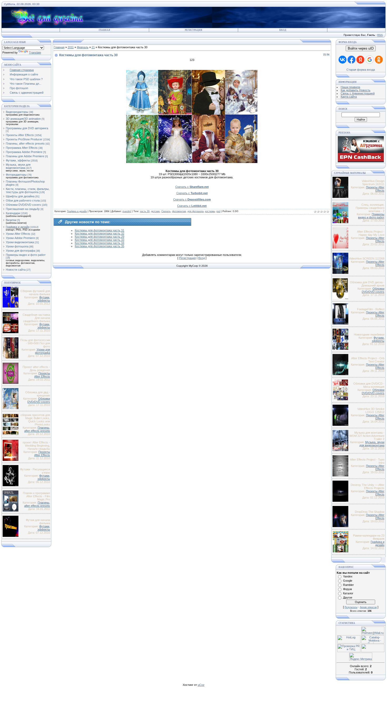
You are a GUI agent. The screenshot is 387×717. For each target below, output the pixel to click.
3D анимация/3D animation (23, 118)
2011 (71, 47)
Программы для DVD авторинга (27, 128)
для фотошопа (195, 211)
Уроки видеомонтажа (20, 242)
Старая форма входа (360, 69)
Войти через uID (361, 48)
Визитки (11, 220)
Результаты (351, 607)
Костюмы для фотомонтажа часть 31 (99, 230)
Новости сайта (16, 269)
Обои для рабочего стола (23, 200)
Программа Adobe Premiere (24, 152)
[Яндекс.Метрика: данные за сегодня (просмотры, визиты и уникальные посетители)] (360, 657)
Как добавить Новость (355, 90)
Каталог (348, 593)
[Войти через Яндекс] (360, 60)
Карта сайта (349, 96)
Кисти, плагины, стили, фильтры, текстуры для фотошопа (27, 190)
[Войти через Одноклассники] (379, 60)
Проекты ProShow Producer (24, 139)
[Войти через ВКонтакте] (342, 60)
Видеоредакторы (17, 111)
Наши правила (350, 87)
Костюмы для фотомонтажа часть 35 (99, 246)
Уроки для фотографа (20, 250)
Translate (35, 52)
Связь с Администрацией (358, 93)
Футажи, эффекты (18, 160)
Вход (282, 30)
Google (347, 580)
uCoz (201, 684)
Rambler (348, 584)
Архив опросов (368, 607)
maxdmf (126, 211)
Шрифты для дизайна (20, 196)
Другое (347, 597)
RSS (380, 35)
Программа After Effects (22, 147)
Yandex (348, 576)
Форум (347, 589)
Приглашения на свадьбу (23, 209)
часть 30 (145, 211)
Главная (104, 30)
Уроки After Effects (18, 233)
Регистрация (193, 30)
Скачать (166, 211)
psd (218, 211)
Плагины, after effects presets (25, 143)
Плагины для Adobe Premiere (25, 156)
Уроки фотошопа (17, 246)
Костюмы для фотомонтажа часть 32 (99, 233)
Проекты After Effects (20, 135)
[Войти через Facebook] (351, 60)
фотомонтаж (179, 211)
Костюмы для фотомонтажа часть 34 (99, 243)
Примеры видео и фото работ (26, 254)
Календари (13, 213)
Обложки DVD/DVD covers (23, 204)
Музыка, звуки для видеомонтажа (18, 166)
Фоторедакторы (16, 174)
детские (155, 211)
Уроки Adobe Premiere (20, 238)
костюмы (210, 211)
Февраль (82, 47)
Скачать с (192, 186)
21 (93, 47)
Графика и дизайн (17, 226)
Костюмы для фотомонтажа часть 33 (99, 239)
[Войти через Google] (369, 59)
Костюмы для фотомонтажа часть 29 (99, 236)
